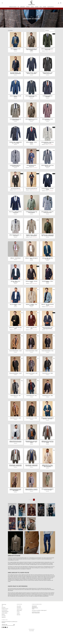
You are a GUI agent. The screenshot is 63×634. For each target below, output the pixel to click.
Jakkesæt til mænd (12, 6)
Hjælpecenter (4, 617)
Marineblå (46, 566)
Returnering (3, 607)
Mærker (32, 6)
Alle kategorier (19, 607)
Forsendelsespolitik (4, 610)
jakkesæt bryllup (19, 610)
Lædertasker (22, 6)
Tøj (18, 6)
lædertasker (18, 614)
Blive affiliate (4, 615)
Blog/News (3, 614)
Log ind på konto (50, 6)
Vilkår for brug (4, 604)
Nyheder (36, 6)
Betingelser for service (5, 608)
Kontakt (44, 6)
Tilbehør (28, 6)
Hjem (31, 16)
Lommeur (18, 613)
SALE (41, 6)
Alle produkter (19, 606)
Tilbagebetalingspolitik (5, 611)
